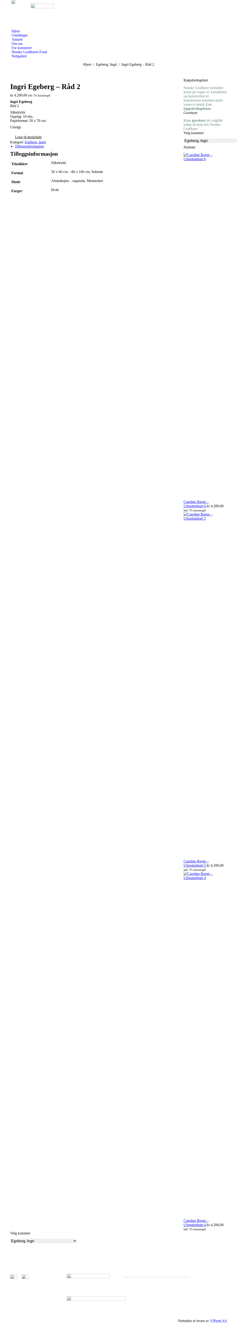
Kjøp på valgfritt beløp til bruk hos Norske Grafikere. (203, 124)
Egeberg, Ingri (35, 142)
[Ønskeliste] (23, 16)
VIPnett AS (218, 1321)
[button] (26, 137)
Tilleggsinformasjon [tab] (29, 146)
